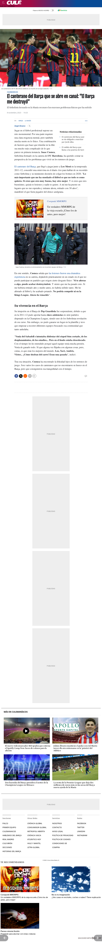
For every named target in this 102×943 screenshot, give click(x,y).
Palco (5, 823)
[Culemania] (54, 2)
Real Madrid (8, 839)
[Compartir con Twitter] (21, 376)
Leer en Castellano (7, 6)
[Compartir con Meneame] (25, 376)
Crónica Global (34, 823)
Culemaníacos (12, 92)
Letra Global (33, 847)
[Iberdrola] (62, 10)
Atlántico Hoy (34, 839)
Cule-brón (7, 843)
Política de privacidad (62, 835)
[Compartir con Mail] (30, 376)
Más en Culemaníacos (16, 712)
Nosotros (57, 823)
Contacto (57, 827)
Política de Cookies (61, 839)
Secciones (7, 847)
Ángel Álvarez (20, 126)
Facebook (81, 823)
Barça (21, 121)
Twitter (80, 827)
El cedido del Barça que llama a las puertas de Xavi (73, 148)
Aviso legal (57, 831)
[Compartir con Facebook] (16, 376)
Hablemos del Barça (12, 835)
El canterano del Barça (25, 166)
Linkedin (81, 831)
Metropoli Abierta (36, 831)
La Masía (28, 121)
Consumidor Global (36, 827)
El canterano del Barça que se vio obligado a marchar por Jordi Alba (73, 139)
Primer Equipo (9, 827)
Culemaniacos (9, 831)
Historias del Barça (11, 851)
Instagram (82, 835)
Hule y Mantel (34, 843)
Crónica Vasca (34, 835)
